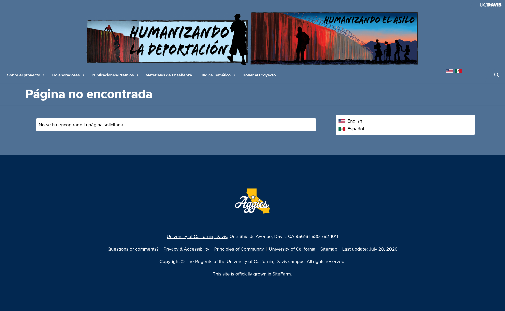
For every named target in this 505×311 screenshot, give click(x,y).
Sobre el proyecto (23, 75)
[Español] (459, 70)
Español (355, 128)
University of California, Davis (197, 236)
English (354, 120)
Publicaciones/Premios (113, 75)
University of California (292, 248)
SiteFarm (281, 273)
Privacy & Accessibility (186, 248)
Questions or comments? (133, 248)
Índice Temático (216, 75)
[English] (450, 70)
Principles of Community (239, 248)
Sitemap (328, 248)
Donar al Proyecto (259, 75)
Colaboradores (66, 75)
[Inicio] (252, 38)
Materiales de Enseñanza (169, 75)
